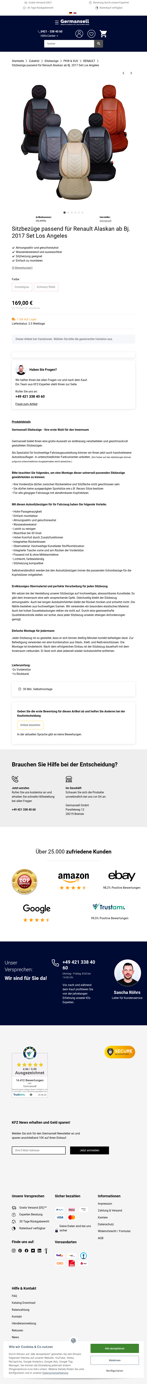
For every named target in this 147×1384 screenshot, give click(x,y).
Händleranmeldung (24, 1323)
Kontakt (17, 1316)
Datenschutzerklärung (55, 1372)
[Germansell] (75, 22)
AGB (100, 1238)
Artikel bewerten (30, 725)
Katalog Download (23, 1302)
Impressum (105, 1203)
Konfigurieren (114, 1370)
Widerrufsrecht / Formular (114, 1231)
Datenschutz (106, 1224)
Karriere (103, 1217)
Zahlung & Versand (110, 1210)
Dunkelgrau (22, 287)
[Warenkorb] (104, 34)
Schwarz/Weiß (46, 287)
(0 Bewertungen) (22, 267)
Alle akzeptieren (115, 1348)
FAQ (14, 1296)
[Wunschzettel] (91, 34)
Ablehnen (115, 1360)
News (15, 1337)
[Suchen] (98, 44)
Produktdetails (21, 422)
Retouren (17, 1330)
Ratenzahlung (20, 1309)
